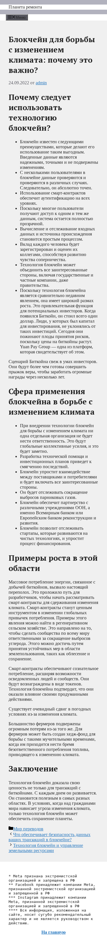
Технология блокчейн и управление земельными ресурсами (46, 848)
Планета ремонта (25, 7)
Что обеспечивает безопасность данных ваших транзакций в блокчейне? (49, 837)
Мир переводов (28, 828)
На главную (53, 932)
